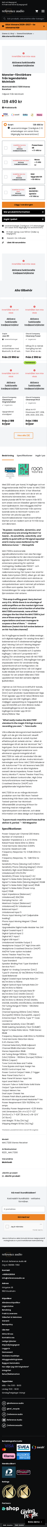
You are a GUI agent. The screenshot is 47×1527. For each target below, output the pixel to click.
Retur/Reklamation (11, 1374)
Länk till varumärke (16, 242)
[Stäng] (43, 26)
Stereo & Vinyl (8, 33)
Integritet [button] (6, 1370)
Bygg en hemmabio (11, 1363)
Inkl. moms (8, 1525)
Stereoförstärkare (24, 33)
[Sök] (4, 19)
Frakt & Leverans (9, 1313)
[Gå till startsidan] (13, 11)
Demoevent (7, 1352)
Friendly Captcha (38, 1230)
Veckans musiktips (10, 1356)
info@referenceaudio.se (13, 1278)
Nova (36, 159)
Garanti (5, 1321)
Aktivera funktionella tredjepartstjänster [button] (23, 64)
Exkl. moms (19, 1525)
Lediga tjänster (9, 1341)
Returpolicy (7, 1324)
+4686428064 (8, 1274)
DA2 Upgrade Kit (36, 175)
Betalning (6, 1310)
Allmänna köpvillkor (11, 1302)
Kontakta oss (8, 1337)
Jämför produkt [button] (12, 1176)
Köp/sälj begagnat (11, 1345)
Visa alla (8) (23, 435)
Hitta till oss (7, 1334)
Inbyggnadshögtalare (12, 1359)
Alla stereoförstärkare (13, 36)
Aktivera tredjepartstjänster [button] (19, 149)
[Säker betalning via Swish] (38, 1447)
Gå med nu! (23, 1217)
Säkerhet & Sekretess (12, 1317)
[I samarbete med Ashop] (10, 1513)
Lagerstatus (7, 1306)
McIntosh (7, 1162)
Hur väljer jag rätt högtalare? (15, 1366)
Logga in (6, 1348)
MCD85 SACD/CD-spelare (34, 191)
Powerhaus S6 (37, 146)
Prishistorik (10, 107)
